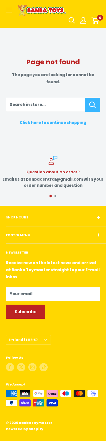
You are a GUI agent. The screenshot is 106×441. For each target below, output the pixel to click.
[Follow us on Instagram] (32, 367)
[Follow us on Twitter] (21, 367)
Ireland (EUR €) (23, 339)
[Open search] (72, 20)
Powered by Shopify (24, 429)
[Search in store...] (92, 105)
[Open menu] (9, 10)
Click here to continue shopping (53, 122)
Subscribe (26, 312)
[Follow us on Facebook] (10, 367)
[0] (95, 20)
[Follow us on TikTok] (43, 367)
